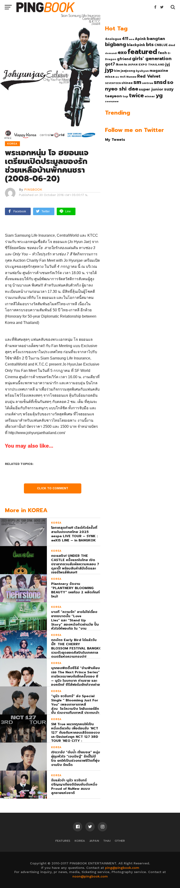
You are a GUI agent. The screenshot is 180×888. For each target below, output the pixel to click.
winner (150, 96)
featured (142, 52)
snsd (160, 82)
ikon (119, 64)
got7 (110, 64)
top (125, 96)
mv (117, 77)
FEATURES (62, 840)
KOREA (80, 840)
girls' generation (152, 58)
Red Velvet (149, 76)
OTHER (120, 840)
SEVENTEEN (113, 83)
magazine (159, 70)
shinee (127, 83)
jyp (109, 70)
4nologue (113, 39)
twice (136, 95)
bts (150, 44)
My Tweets (115, 139)
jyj (167, 64)
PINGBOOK (33, 189)
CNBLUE (161, 45)
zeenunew (112, 101)
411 (125, 39)
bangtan (156, 38)
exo (122, 52)
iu (125, 64)
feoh (162, 52)
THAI (106, 840)
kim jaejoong (124, 71)
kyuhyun (142, 71)
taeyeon (113, 96)
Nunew (131, 77)
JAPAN (94, 840)
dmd (171, 45)
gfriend (124, 59)
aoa (131, 39)
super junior (151, 89)
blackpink (136, 44)
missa (110, 76)
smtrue (147, 83)
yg (159, 95)
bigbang (115, 44)
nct (123, 76)
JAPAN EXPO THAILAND (146, 64)
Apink (140, 39)
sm (137, 82)
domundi (111, 53)
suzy (169, 89)
